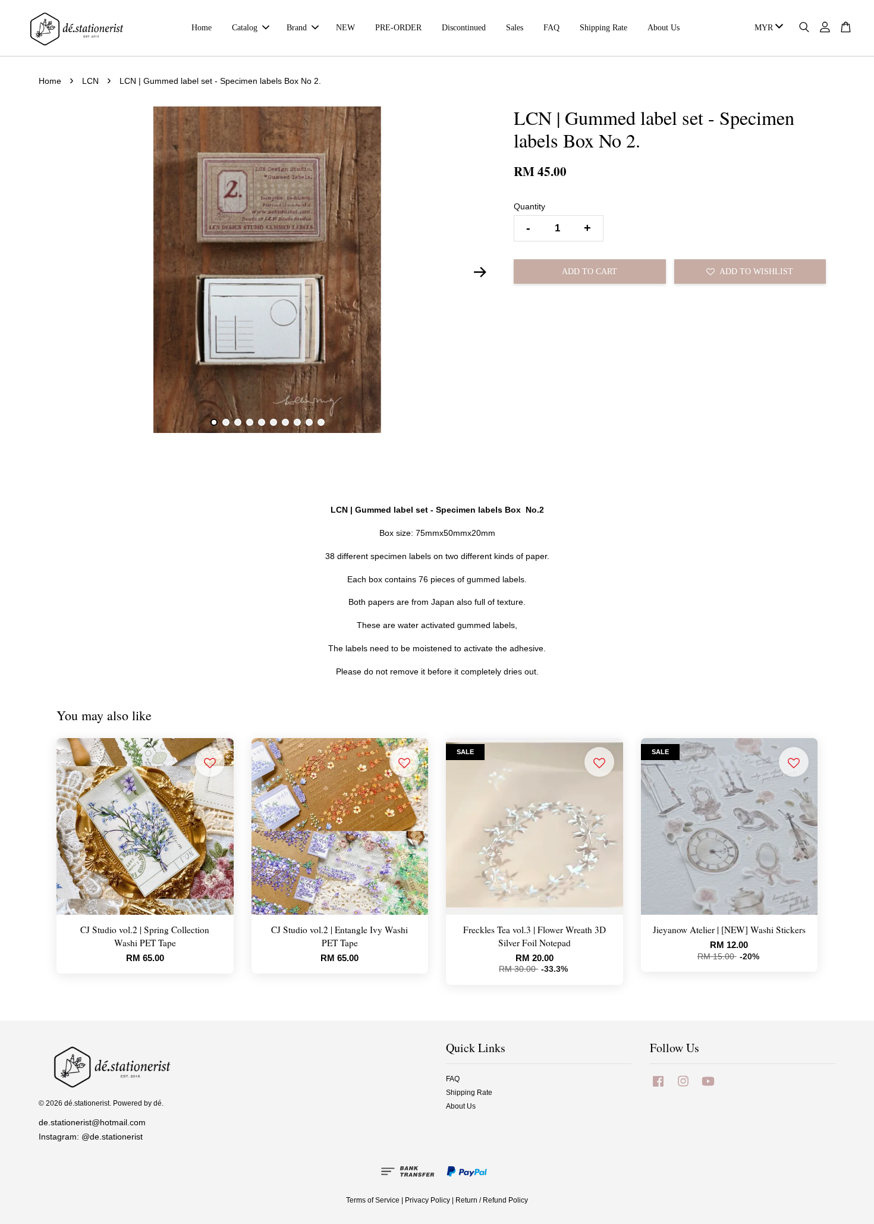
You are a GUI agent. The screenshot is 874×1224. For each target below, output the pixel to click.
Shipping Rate (603, 27)
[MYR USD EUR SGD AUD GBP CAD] (767, 28)
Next (480, 272)
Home (201, 27)
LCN (90, 81)
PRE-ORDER (398, 27)
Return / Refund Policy (491, 1200)
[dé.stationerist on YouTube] (708, 1087)
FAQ (551, 27)
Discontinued (464, 27)
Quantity (529, 206)
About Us (663, 27)
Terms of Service (373, 1200)
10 (321, 422)
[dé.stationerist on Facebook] (658, 1087)
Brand (297, 27)
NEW (345, 27)
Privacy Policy (427, 1200)
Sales (514, 27)
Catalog (244, 27)
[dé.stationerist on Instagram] (683, 1087)
